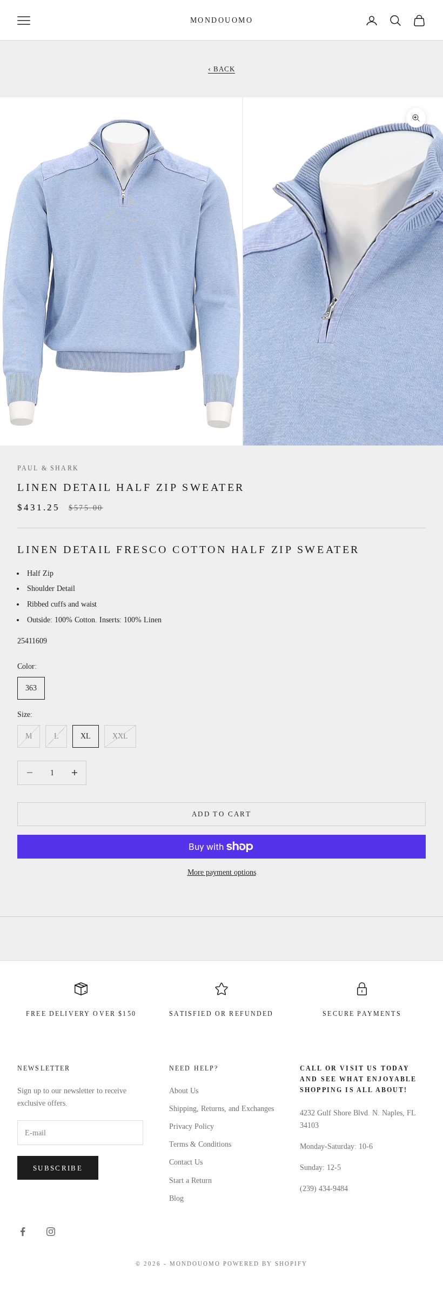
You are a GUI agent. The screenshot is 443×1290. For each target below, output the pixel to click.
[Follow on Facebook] (22, 1231)
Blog (176, 1198)
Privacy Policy (191, 1126)
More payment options (221, 872)
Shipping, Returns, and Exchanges (221, 1109)
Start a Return (190, 1180)
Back (221, 69)
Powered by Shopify (265, 1263)
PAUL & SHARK (48, 468)
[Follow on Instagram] (50, 1231)
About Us (183, 1091)
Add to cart (221, 814)
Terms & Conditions (200, 1144)
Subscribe (58, 1168)
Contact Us (186, 1162)
